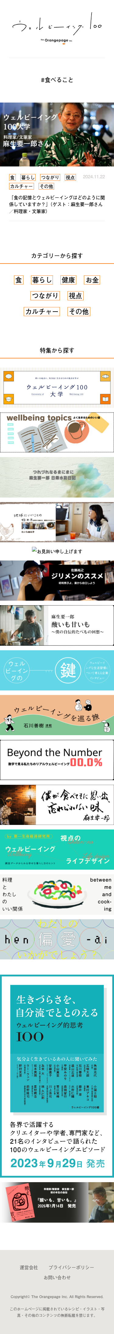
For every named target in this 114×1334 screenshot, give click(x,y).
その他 (79, 311)
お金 (92, 280)
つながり (45, 296)
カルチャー (42, 311)
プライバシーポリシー (71, 1267)
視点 (75, 296)
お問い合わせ (57, 1277)
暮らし (42, 280)
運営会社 (29, 1267)
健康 (68, 280)
